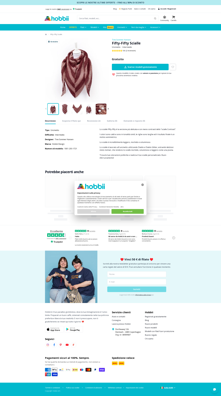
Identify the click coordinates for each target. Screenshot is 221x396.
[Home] (46, 34)
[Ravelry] (73, 345)
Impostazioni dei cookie (135, 388)
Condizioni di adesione (93, 388)
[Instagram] (48, 345)
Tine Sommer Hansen (121, 39)
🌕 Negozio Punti (125, 9)
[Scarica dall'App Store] (54, 329)
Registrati (172, 9)
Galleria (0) (112, 121)
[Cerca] (155, 18)
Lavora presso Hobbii (121, 324)
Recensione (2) (93, 121)
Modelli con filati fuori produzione (159, 331)
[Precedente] (48, 70)
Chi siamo (151, 9)
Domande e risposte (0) (134, 121)
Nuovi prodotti (151, 324)
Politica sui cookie (72, 388)
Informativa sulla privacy (143, 295)
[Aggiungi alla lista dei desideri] (173, 67)
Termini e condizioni (52, 388)
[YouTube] (67, 345)
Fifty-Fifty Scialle (56, 34)
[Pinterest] (60, 345)
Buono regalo (151, 335)
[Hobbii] (57, 18)
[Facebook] (54, 345)
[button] (173, 18)
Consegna (116, 320)
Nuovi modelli (151, 327)
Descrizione (50, 121)
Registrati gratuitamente (155, 316)
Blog (115, 9)
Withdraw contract (115, 388)
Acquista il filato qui (71, 121)
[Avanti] (106, 70)
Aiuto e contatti (140, 9)
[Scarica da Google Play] (73, 329)
